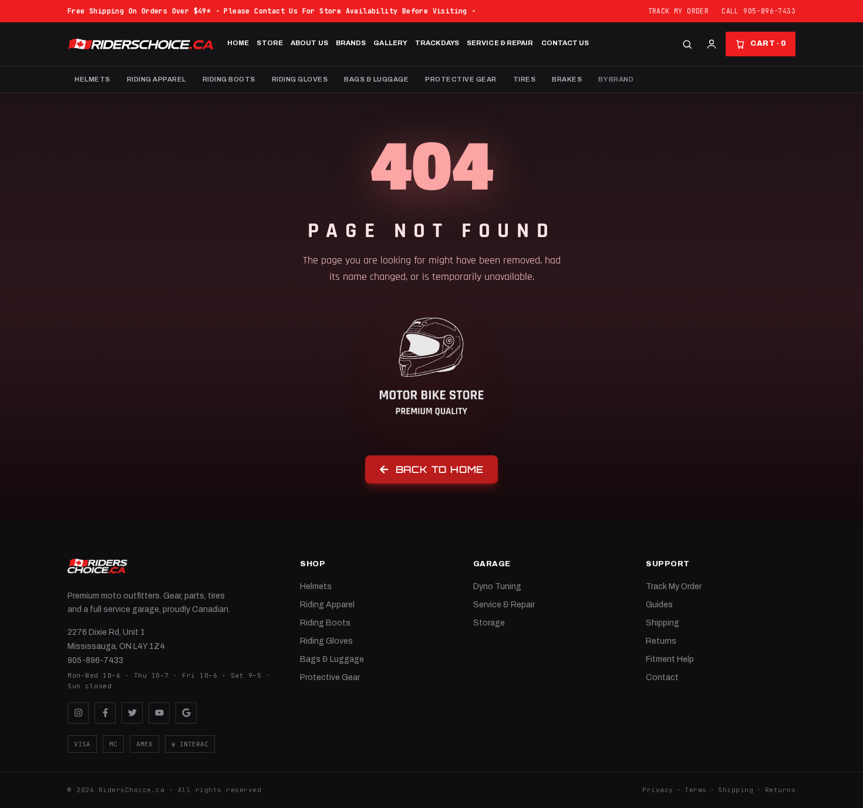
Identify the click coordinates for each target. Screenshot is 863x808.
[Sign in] (711, 44)
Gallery (390, 42)
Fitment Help (670, 659)
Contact (662, 677)
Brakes (567, 79)
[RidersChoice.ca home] (97, 566)
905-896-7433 (95, 660)
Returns (661, 641)
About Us (309, 42)
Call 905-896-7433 (758, 10)
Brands (351, 42)
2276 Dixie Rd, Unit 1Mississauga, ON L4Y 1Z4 (116, 639)
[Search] (687, 44)
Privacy (657, 790)
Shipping (662, 622)
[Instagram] (78, 713)
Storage (489, 622)
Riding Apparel (156, 79)
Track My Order (678, 10)
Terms (696, 790)
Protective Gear (461, 79)
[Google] (186, 713)
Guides (659, 604)
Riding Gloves (300, 79)
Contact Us (565, 42)
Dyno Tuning (497, 586)
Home (238, 42)
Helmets (92, 79)
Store (270, 42)
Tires (524, 79)
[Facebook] (105, 713)
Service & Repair (500, 42)
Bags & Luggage (376, 79)
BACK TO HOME (440, 469)
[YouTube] (159, 713)
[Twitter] (132, 713)
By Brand (615, 79)
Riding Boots (229, 79)
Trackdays (437, 42)
